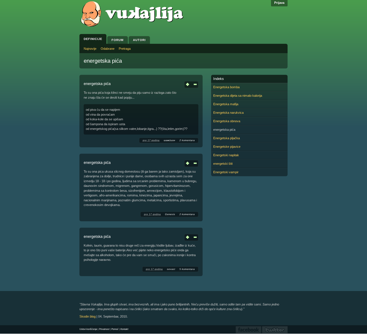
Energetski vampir (226, 172)
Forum (118, 40)
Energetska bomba (226, 87)
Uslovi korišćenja (88, 329)
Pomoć (115, 329)
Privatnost (104, 329)
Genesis (170, 214)
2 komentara (187, 140)
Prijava (279, 2)
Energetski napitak (226, 155)
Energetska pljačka (226, 138)
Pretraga (125, 48)
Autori (139, 40)
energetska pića (97, 84)
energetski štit (223, 163)
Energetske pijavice (226, 146)
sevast (171, 269)
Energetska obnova (226, 121)
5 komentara (187, 269)
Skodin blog (87, 316)
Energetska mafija (225, 104)
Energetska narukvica (228, 112)
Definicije (93, 39)
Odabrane (107, 48)
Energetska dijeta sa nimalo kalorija (237, 95)
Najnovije (90, 48)
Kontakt (124, 329)
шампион (169, 140)
